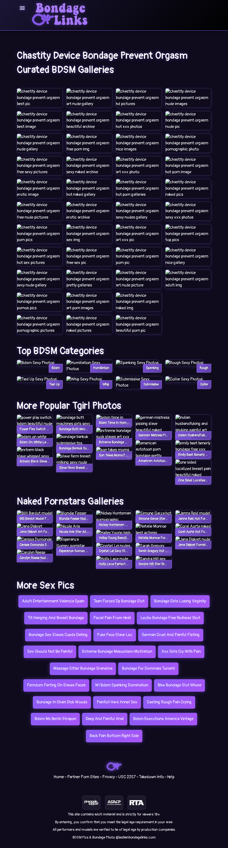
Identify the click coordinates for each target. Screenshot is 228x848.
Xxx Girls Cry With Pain (181, 651)
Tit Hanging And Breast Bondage (56, 617)
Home (59, 777)
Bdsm (56, 368)
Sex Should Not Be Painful (50, 651)
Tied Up (54, 384)
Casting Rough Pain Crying (169, 702)
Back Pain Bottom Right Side (114, 735)
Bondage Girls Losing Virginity (180, 601)
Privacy (108, 777)
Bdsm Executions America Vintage (163, 718)
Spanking (152, 368)
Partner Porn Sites (83, 777)
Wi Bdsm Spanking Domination (121, 685)
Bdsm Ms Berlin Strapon (55, 718)
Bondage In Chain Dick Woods (61, 702)
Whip (106, 384)
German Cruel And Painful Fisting (171, 634)
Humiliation (101, 368)
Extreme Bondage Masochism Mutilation (117, 651)
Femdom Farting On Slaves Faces (56, 685)
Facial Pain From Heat (112, 617)
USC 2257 (127, 777)
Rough (204, 368)
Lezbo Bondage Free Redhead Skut (170, 617)
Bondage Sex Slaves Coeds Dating (58, 634)
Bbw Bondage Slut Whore (179, 685)
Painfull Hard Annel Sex (117, 702)
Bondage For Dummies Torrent (148, 668)
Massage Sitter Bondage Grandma (82, 668)
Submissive (151, 384)
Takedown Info (151, 777)
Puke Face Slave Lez (114, 634)
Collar (204, 384)
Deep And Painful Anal (105, 718)
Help (170, 777)
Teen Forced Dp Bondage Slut (119, 601)
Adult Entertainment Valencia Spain (53, 601)
